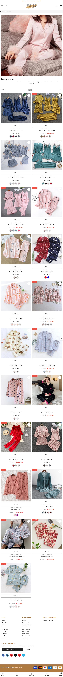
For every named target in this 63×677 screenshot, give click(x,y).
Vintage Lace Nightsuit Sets (47, 177)
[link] (31, 45)
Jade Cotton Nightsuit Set (47, 365)
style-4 (19, 606)
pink (47, 136)
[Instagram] (7, 655)
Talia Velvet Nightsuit (16, 459)
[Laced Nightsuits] (47, 484)
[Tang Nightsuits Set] (16, 296)
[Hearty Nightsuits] (47, 249)
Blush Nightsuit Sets (47, 459)
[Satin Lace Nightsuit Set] (47, 108)
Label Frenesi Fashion (16, 129)
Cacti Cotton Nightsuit (47, 224)
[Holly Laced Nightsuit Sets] (16, 202)
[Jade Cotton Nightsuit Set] (47, 343)
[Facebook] (3, 655)
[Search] (6, 6)
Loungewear (8, 11)
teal (43, 183)
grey (19, 136)
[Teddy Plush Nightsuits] (16, 343)
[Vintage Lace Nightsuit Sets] (47, 155)
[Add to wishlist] (28, 95)
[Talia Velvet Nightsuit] (16, 437)
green (43, 512)
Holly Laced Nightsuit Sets (16, 224)
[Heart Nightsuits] (16, 390)
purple (17, 515)
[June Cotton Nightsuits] (16, 249)
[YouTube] (19, 655)
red (13, 136)
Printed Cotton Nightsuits (16, 601)
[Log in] (56, 6)
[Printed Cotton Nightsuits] (16, 578)
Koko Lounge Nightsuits (47, 556)
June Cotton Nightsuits (16, 271)
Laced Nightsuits (47, 506)
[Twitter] (23, 655)
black (16, 136)
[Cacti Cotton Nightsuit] (47, 202)
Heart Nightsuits (16, 412)
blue (11, 136)
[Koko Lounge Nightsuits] (47, 534)
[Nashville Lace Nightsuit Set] (16, 155)
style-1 (11, 606)
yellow (41, 136)
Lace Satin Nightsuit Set (16, 130)
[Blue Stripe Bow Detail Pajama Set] (16, 534)
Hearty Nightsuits (47, 271)
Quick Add (16, 125)
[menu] (2, 6)
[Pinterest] (11, 655)
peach (16, 183)
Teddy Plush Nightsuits (16, 365)
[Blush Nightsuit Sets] (47, 437)
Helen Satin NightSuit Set (47, 318)
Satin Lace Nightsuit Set (47, 130)
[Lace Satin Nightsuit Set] (16, 108)
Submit (29, 649)
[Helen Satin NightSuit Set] (47, 296)
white (13, 183)
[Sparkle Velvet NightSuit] (47, 390)
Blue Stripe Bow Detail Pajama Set (16, 556)
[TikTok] (15, 655)
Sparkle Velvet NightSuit (47, 412)
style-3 (16, 606)
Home (1, 11)
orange (50, 371)
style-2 (13, 606)
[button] (30, 90)
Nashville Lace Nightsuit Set (16, 177)
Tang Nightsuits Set (16, 318)
